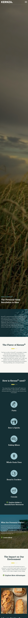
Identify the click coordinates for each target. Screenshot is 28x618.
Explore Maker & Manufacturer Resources (14, 503)
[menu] (26, 2)
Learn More (7, 537)
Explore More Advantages (15, 575)
